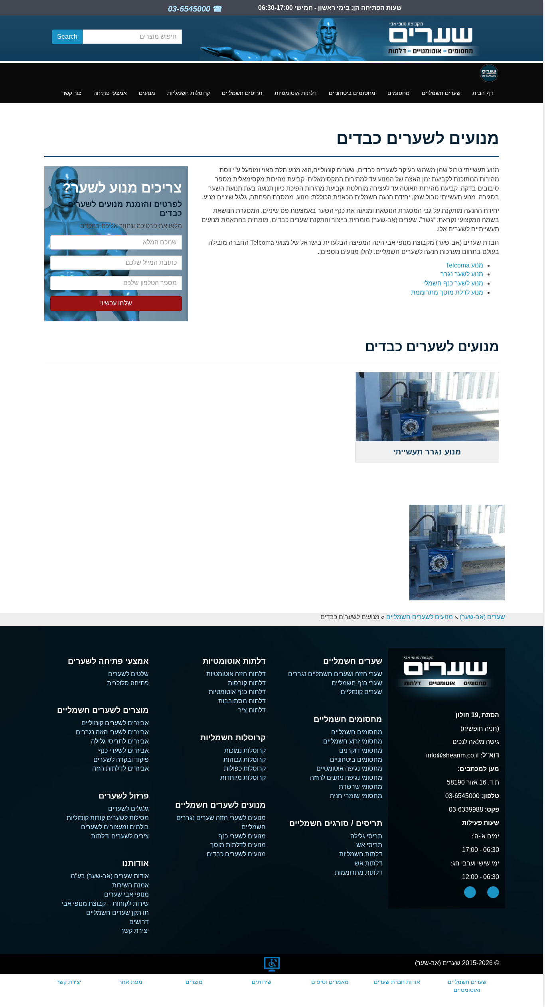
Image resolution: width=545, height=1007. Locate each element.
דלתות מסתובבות (242, 701)
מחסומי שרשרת (360, 786)
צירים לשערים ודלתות (120, 836)
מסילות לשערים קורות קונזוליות (108, 817)
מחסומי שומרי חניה (356, 796)
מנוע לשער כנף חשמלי (453, 283)
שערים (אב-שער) (482, 617)
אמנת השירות (130, 885)
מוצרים (194, 982)
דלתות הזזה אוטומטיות (236, 674)
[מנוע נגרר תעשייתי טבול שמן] (457, 552)
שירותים (261, 982)
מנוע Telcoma (464, 265)
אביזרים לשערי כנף (123, 750)
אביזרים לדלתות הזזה (120, 768)
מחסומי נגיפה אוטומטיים (349, 768)
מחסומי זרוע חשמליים (352, 741)
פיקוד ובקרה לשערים (121, 759)
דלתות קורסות (247, 683)
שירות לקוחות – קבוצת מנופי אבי (105, 903)
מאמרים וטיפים (330, 982)
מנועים (147, 93)
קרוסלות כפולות (245, 768)
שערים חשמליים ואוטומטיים (467, 986)
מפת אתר (130, 982)
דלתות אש (368, 863)
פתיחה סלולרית (128, 683)
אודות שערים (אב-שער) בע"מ (110, 876)
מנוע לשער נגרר (461, 274)
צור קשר (71, 93)
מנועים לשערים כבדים (236, 854)
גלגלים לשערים (128, 808)
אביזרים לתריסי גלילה (120, 741)
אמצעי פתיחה (110, 93)
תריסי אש (369, 845)
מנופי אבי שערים (126, 894)
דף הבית (482, 93)
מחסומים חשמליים (356, 732)
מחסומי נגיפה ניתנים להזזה (346, 777)
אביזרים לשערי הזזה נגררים (112, 732)
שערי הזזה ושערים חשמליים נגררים (335, 674)
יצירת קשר (134, 930)
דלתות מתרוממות (358, 872)
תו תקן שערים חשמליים (117, 912)
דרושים (139, 921)
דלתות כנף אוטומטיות (237, 691)
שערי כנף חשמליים (357, 683)
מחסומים (398, 93)
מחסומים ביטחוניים (352, 93)
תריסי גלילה (366, 836)
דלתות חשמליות (360, 854)
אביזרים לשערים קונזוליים (115, 723)
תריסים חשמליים (242, 93)
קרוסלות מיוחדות (243, 777)
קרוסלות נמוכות (245, 750)
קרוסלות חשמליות (188, 93)
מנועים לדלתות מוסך (238, 845)
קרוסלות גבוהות (244, 759)
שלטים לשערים (128, 674)
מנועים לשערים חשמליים (419, 617)
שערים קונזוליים (361, 691)
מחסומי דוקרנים (360, 750)
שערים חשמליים (441, 93)
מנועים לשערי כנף (242, 836)
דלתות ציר (252, 710)
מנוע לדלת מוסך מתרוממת (447, 292)
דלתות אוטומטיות (295, 93)
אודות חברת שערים (397, 982)
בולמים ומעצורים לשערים (115, 827)
